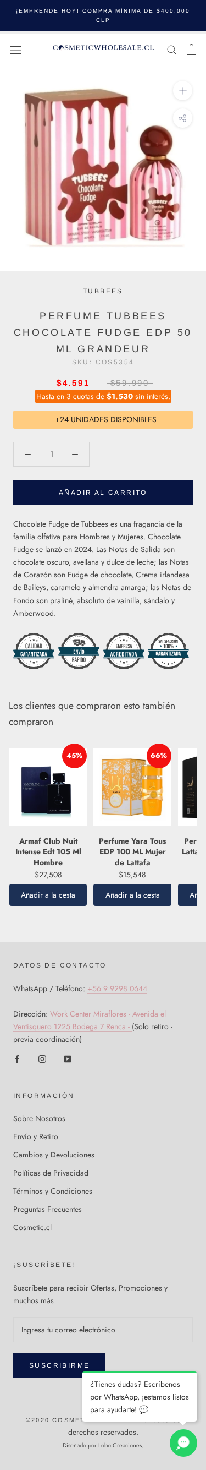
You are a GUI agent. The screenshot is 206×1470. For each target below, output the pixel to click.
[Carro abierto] (191, 49)
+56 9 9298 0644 (117, 988)
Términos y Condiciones (52, 1190)
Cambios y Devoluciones (53, 1154)
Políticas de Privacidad (50, 1172)
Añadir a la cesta (48, 894)
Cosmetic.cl (32, 1227)
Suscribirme (59, 1365)
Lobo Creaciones (120, 1445)
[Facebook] (17, 1058)
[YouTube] (67, 1058)
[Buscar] (172, 49)
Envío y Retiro (35, 1136)
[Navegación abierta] (15, 49)
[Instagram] (42, 1058)
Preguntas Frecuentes (47, 1209)
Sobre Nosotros (39, 1118)
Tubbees (103, 291)
